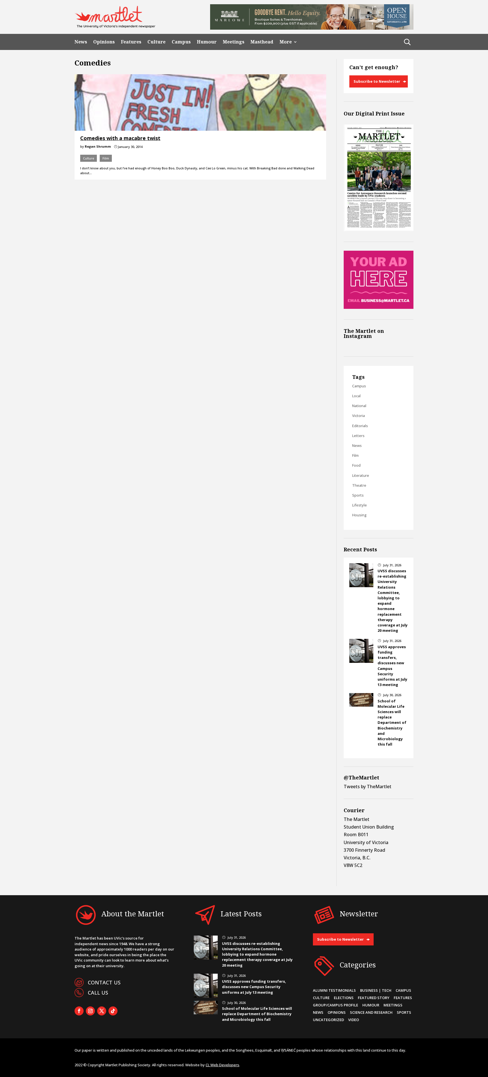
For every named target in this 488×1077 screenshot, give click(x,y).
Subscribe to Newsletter (377, 81)
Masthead (261, 42)
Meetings (233, 42)
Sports (358, 495)
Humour (207, 42)
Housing (359, 514)
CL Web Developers (222, 1064)
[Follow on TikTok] (112, 1010)
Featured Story (373, 997)
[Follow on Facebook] (79, 1010)
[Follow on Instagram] (90, 1010)
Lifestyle (359, 505)
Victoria (358, 415)
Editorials (360, 425)
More (286, 42)
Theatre (359, 485)
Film (106, 158)
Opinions (104, 42)
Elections (344, 997)
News (81, 42)
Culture (156, 42)
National (359, 405)
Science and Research (371, 1012)
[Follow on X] (101, 1010)
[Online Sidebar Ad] (378, 307)
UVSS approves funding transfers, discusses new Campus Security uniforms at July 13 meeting (254, 987)
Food (356, 465)
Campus (181, 42)
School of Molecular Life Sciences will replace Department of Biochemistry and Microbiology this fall (392, 722)
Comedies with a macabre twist (120, 138)
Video (353, 1019)
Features (131, 42)
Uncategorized (328, 1019)
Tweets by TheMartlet (367, 786)
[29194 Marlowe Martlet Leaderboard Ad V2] (311, 28)
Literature (360, 475)
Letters (358, 435)
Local (356, 395)
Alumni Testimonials (334, 990)
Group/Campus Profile (335, 1005)
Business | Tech (375, 990)
